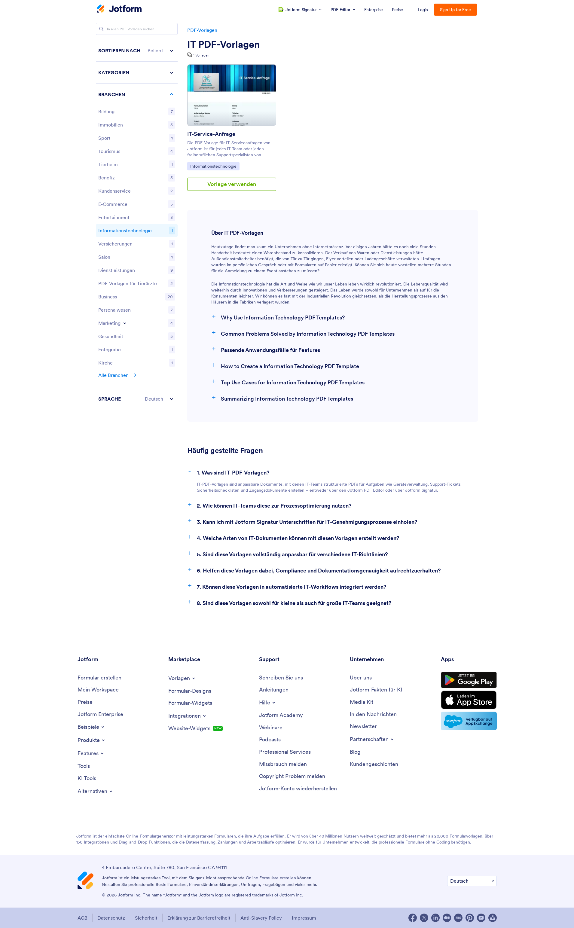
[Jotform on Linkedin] (435, 918)
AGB (82, 918)
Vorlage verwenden (231, 184)
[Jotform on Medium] (447, 918)
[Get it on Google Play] (469, 680)
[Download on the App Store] (469, 700)
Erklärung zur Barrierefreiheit (199, 918)
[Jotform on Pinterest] (470, 918)
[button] (137, 51)
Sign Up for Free (455, 9)
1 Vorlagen (201, 55)
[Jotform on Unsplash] (492, 918)
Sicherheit (146, 918)
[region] (137, 225)
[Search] (101, 29)
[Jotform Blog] (458, 918)
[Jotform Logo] (119, 9)
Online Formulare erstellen (271, 878)
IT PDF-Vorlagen (223, 44)
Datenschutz (111, 918)
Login (423, 9)
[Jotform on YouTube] (481, 918)
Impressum (304, 918)
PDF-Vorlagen (202, 30)
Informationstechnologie (213, 166)
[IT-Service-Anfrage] (232, 95)
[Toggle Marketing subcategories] (125, 323)
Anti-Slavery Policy (261, 918)
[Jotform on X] (424, 918)
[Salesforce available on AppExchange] (469, 721)
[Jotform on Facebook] (412, 918)
